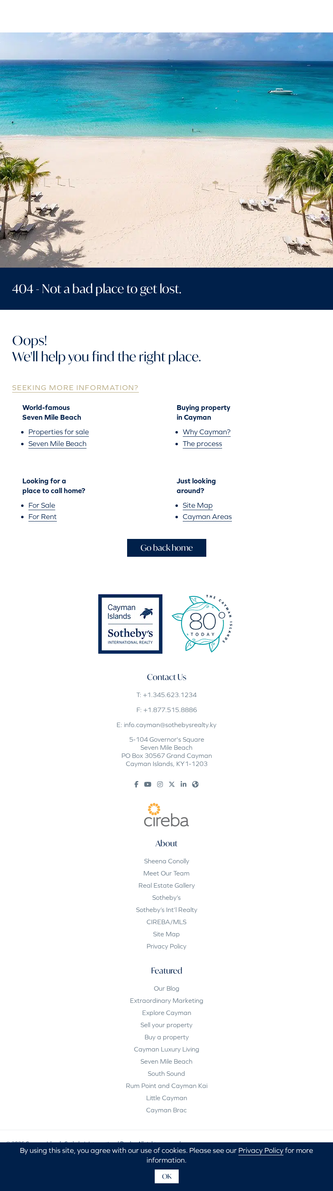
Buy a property (167, 1037)
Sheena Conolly (166, 861)
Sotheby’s (166, 897)
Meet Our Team (166, 873)
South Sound (166, 1073)
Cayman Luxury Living (166, 1049)
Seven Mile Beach (57, 443)
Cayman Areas (207, 516)
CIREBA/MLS (166, 921)
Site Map (198, 505)
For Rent (42, 516)
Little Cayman (166, 1097)
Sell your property (166, 1024)
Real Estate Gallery (166, 885)
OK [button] (166, 1176)
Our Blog (166, 988)
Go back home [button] (167, 547)
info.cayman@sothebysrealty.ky (170, 724)
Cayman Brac (166, 1110)
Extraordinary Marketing (166, 1000)
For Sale (41, 505)
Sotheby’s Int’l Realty (166, 909)
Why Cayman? (207, 431)
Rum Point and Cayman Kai (167, 1085)
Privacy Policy (166, 946)
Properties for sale (58, 431)
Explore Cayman (166, 1012)
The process (202, 443)
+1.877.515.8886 (170, 709)
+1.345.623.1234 (170, 694)
